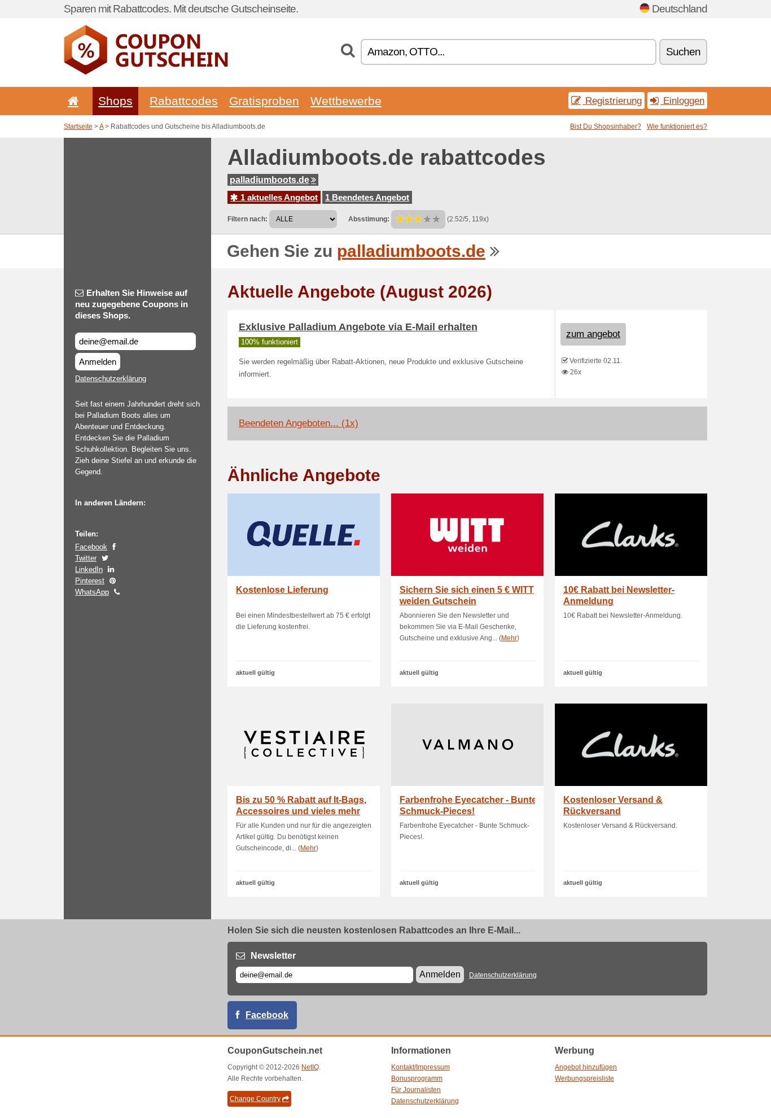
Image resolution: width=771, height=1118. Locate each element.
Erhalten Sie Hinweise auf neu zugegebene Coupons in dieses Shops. (131, 304)
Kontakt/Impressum (420, 1067)
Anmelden (97, 361)
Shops (115, 100)
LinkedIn (89, 569)
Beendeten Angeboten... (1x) (298, 423)
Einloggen (682, 100)
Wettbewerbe (346, 100)
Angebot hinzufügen (586, 1067)
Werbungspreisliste (584, 1078)
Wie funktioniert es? (677, 126)
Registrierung (612, 100)
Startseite (78, 126)
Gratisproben (264, 100)
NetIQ (310, 1067)
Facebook (91, 547)
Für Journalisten (416, 1090)
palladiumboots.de (269, 180)
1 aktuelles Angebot (278, 197)
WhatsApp (92, 592)
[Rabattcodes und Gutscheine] (146, 72)
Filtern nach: (247, 219)
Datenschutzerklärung (110, 378)
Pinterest (89, 581)
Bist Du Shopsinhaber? (605, 126)
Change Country (255, 1099)
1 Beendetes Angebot (367, 197)
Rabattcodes (184, 100)
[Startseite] (71, 100)
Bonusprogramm (417, 1078)
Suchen (683, 52)
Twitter (86, 558)
